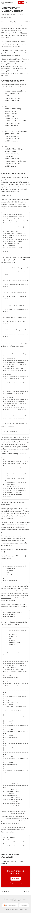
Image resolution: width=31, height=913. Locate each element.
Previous (6, 891)
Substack (7, 909)
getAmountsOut (18, 73)
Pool (2, 30)
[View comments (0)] (10, 21)
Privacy (19, 899)
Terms (24, 899)
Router (21, 50)
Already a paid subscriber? (15, 883)
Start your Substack (11, 905)
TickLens (24, 33)
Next (25, 891)
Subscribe (21, 2)
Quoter (6, 35)
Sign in (27, 2)
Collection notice (15, 901)
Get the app (23, 905)
